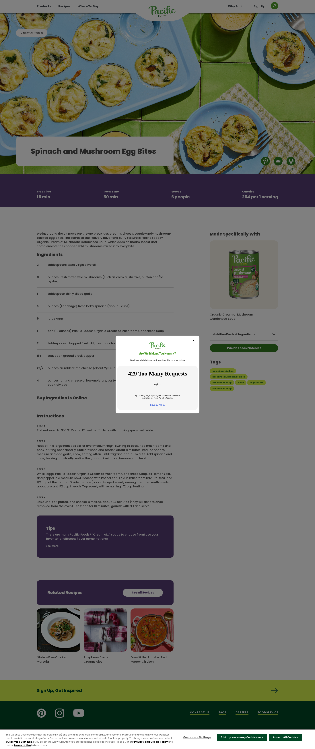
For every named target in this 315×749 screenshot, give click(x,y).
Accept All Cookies (285, 737)
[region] (157, 739)
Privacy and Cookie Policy (151, 742)
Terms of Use (22, 745)
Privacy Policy (157, 404)
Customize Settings (19, 742)
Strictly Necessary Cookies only (242, 737)
